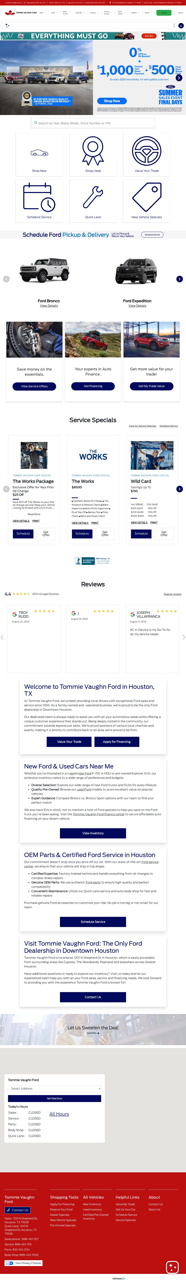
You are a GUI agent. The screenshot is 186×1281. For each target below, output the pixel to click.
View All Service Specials (143, 426)
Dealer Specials (59, 1214)
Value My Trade (125, 1204)
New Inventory (92, 1204)
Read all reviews (172, 594)
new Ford (84, 773)
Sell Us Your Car (126, 1209)
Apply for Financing (117, 741)
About (154, 1197)
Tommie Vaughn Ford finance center (99, 814)
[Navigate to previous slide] (2, 77)
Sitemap (64, 1278)
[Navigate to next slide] (183, 77)
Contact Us (93, 997)
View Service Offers (34, 386)
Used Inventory (92, 1209)
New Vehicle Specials (63, 1220)
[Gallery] (93, 77)
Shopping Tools (64, 1197)
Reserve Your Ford (61, 1209)
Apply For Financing (62, 1204)
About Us (154, 1209)
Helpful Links (128, 1197)
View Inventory (93, 833)
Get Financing (93, 386)
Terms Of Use (52, 1278)
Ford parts (93, 882)
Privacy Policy (36, 1278)
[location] (110, 3)
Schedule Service (168, 426)
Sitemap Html (78, 1278)
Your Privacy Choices (28, 1263)
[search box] (93, 123)
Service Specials (126, 1220)
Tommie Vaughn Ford (16, 1278)
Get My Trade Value (152, 386)
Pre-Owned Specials (63, 1225)
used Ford (84, 789)
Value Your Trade (69, 741)
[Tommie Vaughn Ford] (21, 12)
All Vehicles (93, 1197)
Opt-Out (105, 1278)
